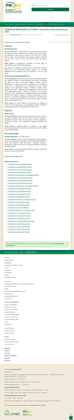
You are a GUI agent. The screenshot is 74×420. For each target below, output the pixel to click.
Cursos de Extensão (10, 339)
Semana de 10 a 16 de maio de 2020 (19, 229)
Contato (62, 24)
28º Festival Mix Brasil (11, 49)
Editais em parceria (10, 312)
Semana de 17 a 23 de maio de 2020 (19, 226)
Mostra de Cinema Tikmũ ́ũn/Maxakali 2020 (17, 76)
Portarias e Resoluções (11, 296)
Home (6, 24)
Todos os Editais (9, 333)
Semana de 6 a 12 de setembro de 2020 (20, 183)
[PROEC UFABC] (14, 7)
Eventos (7, 351)
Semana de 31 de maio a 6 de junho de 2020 (21, 221)
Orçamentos (8, 263)
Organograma (9, 293)
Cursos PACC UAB (9, 344)
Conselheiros (8, 272)
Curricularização (38, 24)
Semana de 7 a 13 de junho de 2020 (18, 218)
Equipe (6, 289)
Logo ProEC (8, 281)
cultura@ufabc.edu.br (16, 156)
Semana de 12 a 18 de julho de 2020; (19, 205)
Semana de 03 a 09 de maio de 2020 (19, 232)
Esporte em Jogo (9, 113)
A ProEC (11, 24)
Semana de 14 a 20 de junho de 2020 (19, 216)
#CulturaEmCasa (21, 149)
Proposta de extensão (11, 304)
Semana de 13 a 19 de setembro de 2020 (20, 180)
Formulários (8, 324)
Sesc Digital (43, 126)
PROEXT (6, 322)
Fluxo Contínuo (9, 328)
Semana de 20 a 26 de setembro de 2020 (20, 178)
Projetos (7, 348)
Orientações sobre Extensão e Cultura (15, 291)
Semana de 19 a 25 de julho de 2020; (19, 202)
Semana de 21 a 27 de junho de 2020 (19, 213)
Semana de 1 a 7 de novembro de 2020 (19, 164)
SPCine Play (8, 69)
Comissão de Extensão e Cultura (13, 265)
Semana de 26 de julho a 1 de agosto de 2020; (21, 199)
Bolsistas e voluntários (11, 309)
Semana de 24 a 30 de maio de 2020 (19, 224)
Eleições (7, 275)
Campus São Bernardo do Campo (16, 395)
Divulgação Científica (10, 286)
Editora (7, 358)
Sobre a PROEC (8, 298)
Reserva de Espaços (53, 24)
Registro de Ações (10, 330)
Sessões (7, 267)
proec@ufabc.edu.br (16, 369)
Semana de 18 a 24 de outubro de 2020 (19, 167)
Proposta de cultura (10, 307)
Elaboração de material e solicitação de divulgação (19, 284)
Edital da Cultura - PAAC (11, 317)
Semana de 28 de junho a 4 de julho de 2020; (21, 210)
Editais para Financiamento (12, 314)
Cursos (30, 24)
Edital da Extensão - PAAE (11, 319)
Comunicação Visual (10, 277)
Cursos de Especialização (11, 342)
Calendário (8, 270)
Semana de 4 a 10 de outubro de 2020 (19, 172)
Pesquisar (50, 9)
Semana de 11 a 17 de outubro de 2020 (19, 169)
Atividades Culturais (15, 34)
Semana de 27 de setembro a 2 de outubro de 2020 (23, 175)
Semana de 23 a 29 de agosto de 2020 (19, 188)
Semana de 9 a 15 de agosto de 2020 (19, 194)
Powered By (18, 412)
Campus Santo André (12, 387)
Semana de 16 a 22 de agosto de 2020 (19, 191)
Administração (9, 260)
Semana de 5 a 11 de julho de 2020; (18, 207)
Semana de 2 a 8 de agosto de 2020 (18, 197)
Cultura (45, 24)
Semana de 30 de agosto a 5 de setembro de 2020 (23, 186)
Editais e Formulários (21, 24)
